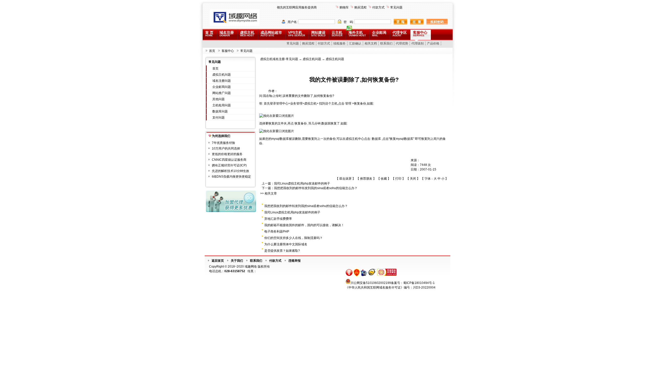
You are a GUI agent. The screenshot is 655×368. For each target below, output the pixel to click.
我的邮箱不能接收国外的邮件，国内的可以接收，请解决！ (304, 225)
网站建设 (318, 33)
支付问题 (218, 117)
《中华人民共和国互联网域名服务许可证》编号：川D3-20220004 (390, 287)
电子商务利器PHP (276, 231)
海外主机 (357, 33)
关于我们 (237, 260)
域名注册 (227, 33)
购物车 (344, 7)
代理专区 (399, 33)
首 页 (209, 33)
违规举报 (294, 260)
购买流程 (360, 7)
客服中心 (420, 33)
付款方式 (378, 7)
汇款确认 (355, 43)
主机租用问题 (221, 105)
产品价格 (433, 43)
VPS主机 (296, 33)
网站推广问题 (221, 93)
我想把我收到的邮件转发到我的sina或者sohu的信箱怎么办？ (315, 188)
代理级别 (417, 43)
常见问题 (396, 7)
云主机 (337, 33)
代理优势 (402, 43)
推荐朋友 (366, 178)
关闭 (413, 178)
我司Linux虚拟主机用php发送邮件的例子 (302, 183)
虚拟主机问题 (221, 74)
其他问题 (218, 99)
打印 (398, 178)
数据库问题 (220, 111)
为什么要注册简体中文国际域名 (285, 244)
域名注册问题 (221, 81)
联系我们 (386, 43)
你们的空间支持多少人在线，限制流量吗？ (293, 238)
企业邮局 (379, 33)
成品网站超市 (271, 33)
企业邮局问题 (221, 87)
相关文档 (371, 43)
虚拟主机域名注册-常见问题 (279, 59)
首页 (212, 51)
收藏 (384, 178)
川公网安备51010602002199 (371, 283)
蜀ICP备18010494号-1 (419, 283)
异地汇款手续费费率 (278, 219)
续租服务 (339, 43)
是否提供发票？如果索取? (282, 250)
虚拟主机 (247, 33)
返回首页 (218, 260)
